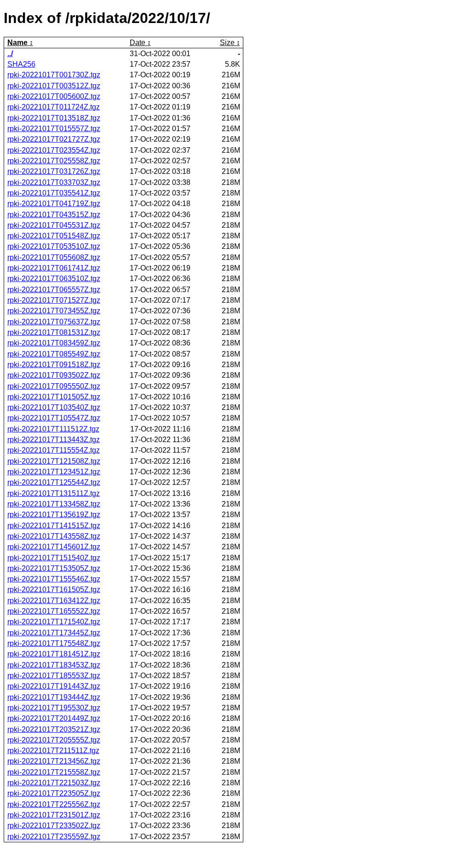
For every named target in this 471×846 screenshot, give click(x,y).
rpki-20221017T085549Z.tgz (53, 354)
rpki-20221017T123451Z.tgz (53, 472)
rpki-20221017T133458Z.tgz (53, 504)
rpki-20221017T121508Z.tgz (53, 461)
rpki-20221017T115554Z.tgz (53, 450)
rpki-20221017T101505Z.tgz (53, 397)
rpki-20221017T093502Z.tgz (53, 375)
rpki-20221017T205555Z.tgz (53, 740)
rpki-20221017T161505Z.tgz (53, 589)
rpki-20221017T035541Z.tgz (53, 193)
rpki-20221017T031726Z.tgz (53, 171)
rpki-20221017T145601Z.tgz (53, 547)
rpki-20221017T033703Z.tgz (53, 182)
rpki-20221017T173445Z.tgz (53, 633)
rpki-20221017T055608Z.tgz (53, 257)
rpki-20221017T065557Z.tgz (53, 290)
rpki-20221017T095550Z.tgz (53, 386)
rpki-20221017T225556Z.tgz (53, 804)
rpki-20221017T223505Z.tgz (53, 793)
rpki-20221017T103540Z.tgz (53, 407)
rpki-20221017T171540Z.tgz (53, 622)
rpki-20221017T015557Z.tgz (53, 128)
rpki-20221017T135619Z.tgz (53, 514)
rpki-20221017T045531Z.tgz (53, 225)
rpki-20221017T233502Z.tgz (53, 825)
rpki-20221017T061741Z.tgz (53, 268)
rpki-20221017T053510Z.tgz (53, 246)
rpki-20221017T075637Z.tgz (53, 322)
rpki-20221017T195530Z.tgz (53, 708)
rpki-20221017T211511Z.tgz (53, 750)
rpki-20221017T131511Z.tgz (53, 493)
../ (10, 54)
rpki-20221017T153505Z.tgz (53, 568)
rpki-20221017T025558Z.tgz (53, 161)
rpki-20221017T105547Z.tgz (53, 418)
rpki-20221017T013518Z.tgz (53, 118)
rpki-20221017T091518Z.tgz (53, 364)
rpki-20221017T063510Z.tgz (53, 278)
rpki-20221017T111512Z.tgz (53, 429)
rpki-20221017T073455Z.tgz (53, 311)
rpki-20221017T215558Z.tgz (53, 772)
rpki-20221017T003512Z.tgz (53, 86)
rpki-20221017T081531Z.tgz (53, 332)
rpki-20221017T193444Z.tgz (53, 697)
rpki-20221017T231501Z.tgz (53, 815)
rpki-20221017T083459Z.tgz (53, 343)
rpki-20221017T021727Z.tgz (53, 139)
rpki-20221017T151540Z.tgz (53, 558)
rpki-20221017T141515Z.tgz (53, 525)
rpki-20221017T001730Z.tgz (53, 75)
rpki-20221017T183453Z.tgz (53, 665)
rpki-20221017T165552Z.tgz (53, 611)
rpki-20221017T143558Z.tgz (53, 536)
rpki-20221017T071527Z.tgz (53, 300)
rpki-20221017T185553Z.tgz (53, 675)
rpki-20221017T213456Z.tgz (53, 761)
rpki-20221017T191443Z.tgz (53, 686)
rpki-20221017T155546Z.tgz (53, 579)
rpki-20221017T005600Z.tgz (53, 96)
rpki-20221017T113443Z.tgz (53, 439)
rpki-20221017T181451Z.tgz (53, 654)
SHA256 (21, 64)
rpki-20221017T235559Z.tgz (53, 836)
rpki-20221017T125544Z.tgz (53, 482)
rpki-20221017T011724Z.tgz (53, 107)
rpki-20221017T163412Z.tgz (53, 600)
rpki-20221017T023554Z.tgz (53, 150)
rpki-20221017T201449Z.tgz (53, 718)
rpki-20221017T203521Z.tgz (53, 729)
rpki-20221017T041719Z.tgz (53, 203)
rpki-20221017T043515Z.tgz (53, 215)
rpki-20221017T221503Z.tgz (53, 783)
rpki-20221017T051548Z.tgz (53, 236)
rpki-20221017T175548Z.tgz (53, 643)
